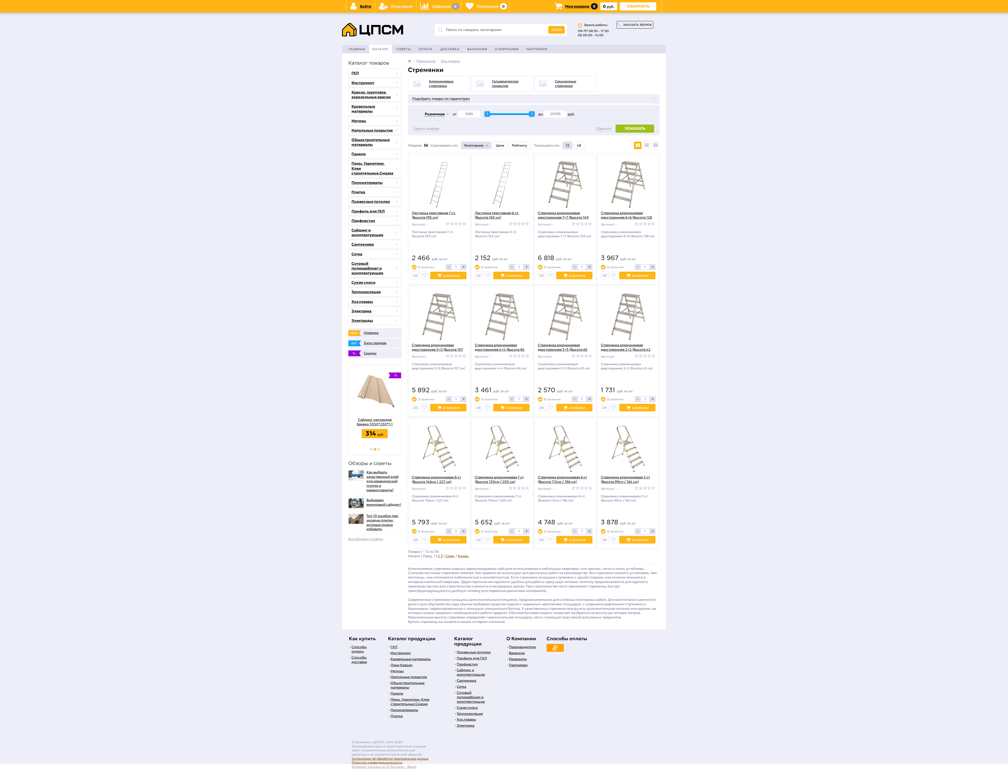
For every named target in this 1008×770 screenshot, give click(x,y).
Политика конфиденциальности (377, 762)
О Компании (507, 49)
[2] (375, 449)
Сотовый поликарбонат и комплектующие (367, 268)
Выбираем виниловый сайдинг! (383, 502)
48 (579, 145)
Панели (358, 154)
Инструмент (362, 82)
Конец (463, 556)
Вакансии (477, 49)
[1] (371, 449)
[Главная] (409, 61)
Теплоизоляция (366, 292)
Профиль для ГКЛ (368, 211)
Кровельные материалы (363, 108)
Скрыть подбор (426, 129)
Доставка (450, 49)
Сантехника (362, 244)
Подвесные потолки (370, 201)
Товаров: (415, 145)
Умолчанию (474, 145)
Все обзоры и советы (365, 539)
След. (450, 556)
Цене (500, 145)
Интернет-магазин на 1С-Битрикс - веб (384, 767)
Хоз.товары (362, 301)
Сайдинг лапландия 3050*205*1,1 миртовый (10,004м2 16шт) (375, 422)
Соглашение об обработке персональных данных (390, 759)
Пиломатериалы (367, 182)
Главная (357, 49)
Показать (635, 128)
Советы (403, 49)
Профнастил (363, 220)
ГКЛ (355, 73)
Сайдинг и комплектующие (367, 232)
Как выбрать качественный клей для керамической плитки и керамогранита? (382, 481)
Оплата (425, 49)
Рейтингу (519, 145)
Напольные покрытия (372, 130)
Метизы (358, 120)
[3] (378, 449)
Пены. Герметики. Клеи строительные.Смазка (372, 168)
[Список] (646, 145)
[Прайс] (655, 145)
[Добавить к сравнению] (415, 275)
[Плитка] (638, 145)
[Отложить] (424, 275)
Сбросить (604, 129)
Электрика (361, 311)
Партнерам (536, 49)
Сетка (356, 254)
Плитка (358, 192)
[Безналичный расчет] (555, 648)
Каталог (380, 49)
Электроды (362, 320)
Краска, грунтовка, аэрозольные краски (371, 94)
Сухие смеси (363, 282)
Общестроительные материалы (370, 142)
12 (567, 145)
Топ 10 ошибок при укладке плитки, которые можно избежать (382, 522)
